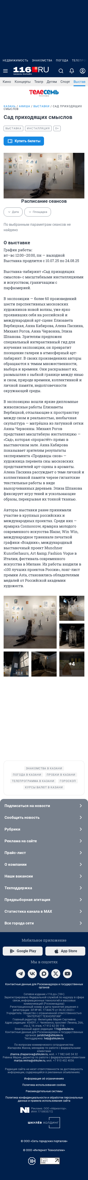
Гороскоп (68, 781)
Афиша (24, 106)
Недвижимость (15, 60)
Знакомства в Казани (44, 768)
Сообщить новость (22, 817)
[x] (55, 973)
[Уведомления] (71, 71)
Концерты (23, 82)
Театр (38, 82)
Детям (52, 82)
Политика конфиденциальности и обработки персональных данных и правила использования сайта (44, 1099)
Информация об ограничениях (44, 1078)
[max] (44, 973)
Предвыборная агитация (27, 899)
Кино (7, 82)
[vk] (32, 973)
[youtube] (67, 973)
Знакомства (42, 60)
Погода (62, 60)
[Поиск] (61, 71)
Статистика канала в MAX (28, 911)
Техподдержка (18, 888)
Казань (10, 106)
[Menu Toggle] (5, 71)
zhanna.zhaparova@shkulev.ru (29, 1054)
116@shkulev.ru (64, 1029)
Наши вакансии (19, 876)
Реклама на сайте (21, 841)
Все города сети (19, 923)
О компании (16, 864)
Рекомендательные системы (44, 1091)
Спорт (65, 82)
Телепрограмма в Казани (33, 781)
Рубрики (12, 829)
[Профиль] (82, 71)
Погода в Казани (27, 774)
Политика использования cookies (44, 1085)
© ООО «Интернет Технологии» (44, 1150)
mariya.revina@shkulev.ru (29, 1060)
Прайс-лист (15, 852)
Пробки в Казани (61, 774)
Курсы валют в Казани (44, 787)
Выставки (41, 106)
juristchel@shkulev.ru (50, 1035)
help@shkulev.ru (54, 1038)
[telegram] (20, 973)
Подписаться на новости (27, 805)
